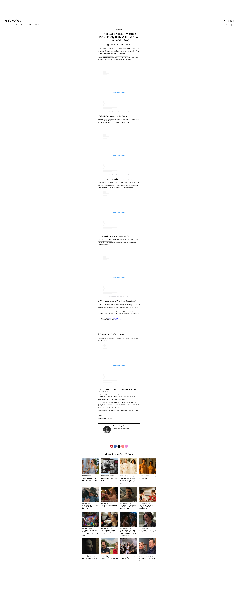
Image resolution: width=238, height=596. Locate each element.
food (15, 24)
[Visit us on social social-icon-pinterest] (226, 21)
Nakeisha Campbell (115, 44)
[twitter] (119, 446)
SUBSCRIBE (227, 24)
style (9, 24)
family (21, 24)
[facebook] (115, 446)
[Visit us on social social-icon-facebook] (228, 21)
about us (37, 24)
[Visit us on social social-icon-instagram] (231, 21)
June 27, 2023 (117, 319)
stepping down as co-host (127, 239)
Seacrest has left (108, 56)
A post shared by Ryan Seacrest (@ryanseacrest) (119, 111)
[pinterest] (2, 16)
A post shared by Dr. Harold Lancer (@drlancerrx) (119, 384)
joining (122, 56)
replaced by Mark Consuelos (105, 241)
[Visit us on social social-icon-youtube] (233, 21)
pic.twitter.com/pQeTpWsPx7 (114, 318)
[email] (2, 29)
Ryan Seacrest (112, 48)
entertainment (119, 29)
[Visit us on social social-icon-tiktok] (224, 21)
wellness (29, 24)
